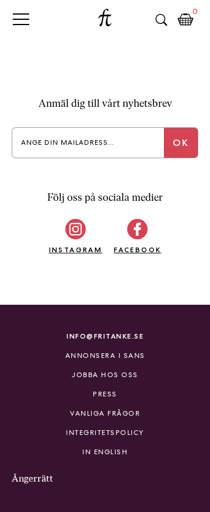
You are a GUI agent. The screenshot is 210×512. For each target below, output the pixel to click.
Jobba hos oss (105, 374)
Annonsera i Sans (105, 355)
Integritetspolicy (105, 432)
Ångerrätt (32, 478)
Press (105, 394)
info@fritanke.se (105, 336)
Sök (161, 20)
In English (105, 452)
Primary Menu (21, 19)
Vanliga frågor (105, 413)
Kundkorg (185, 20)
